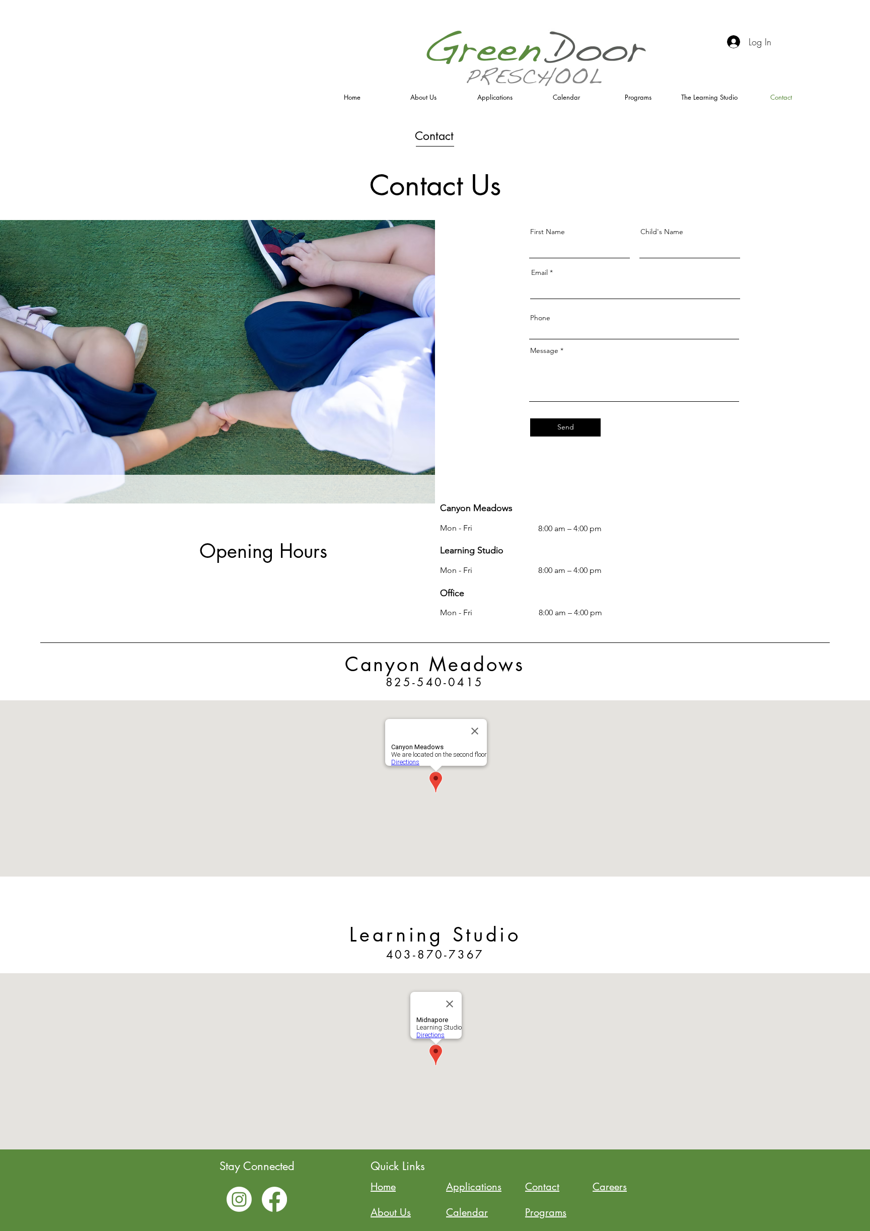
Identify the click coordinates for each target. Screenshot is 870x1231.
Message (544, 350)
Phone (540, 317)
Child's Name (661, 231)
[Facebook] (274, 1199)
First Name (547, 231)
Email (539, 272)
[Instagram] (239, 1199)
